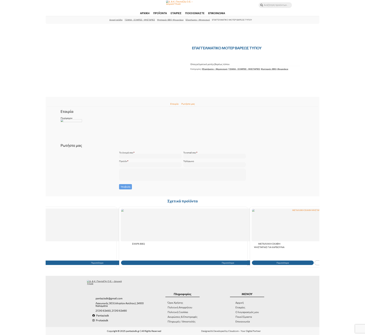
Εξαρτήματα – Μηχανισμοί (198, 20)
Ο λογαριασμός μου (247, 312)
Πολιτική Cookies (178, 312)
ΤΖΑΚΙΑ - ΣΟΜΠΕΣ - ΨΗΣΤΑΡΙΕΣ (140, 20)
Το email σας (189, 152)
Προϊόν (123, 161)
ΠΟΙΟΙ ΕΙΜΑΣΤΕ (194, 13)
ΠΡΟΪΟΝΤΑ (160, 13)
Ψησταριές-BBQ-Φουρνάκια (170, 20)
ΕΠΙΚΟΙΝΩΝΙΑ (216, 13)
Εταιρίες (240, 307)
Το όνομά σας (126, 152)
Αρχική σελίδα (115, 20)
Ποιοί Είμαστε (243, 316)
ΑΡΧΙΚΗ (145, 13)
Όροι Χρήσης (175, 302)
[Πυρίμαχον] (182, 130)
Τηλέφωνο (188, 161)
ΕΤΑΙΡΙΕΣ (176, 13)
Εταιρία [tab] (174, 103)
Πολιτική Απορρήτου (180, 307)
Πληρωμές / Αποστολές (181, 321)
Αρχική (239, 302)
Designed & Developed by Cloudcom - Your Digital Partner (231, 331)
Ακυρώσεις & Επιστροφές (182, 316)
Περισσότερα (228, 263)
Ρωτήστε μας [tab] (188, 103)
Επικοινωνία (242, 321)
